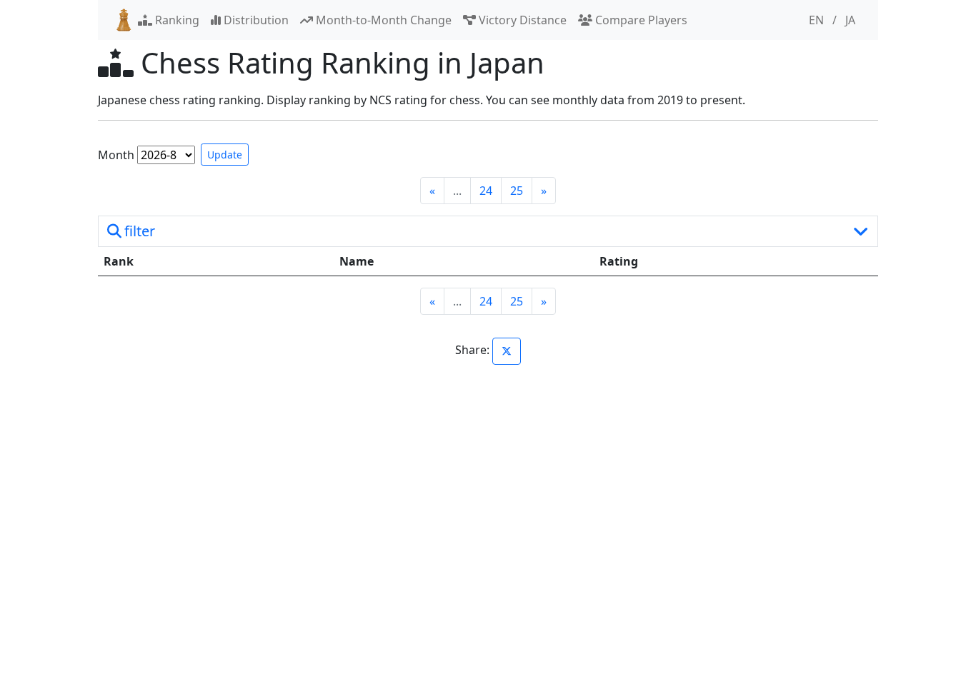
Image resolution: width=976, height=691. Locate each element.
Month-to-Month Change (382, 20)
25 (516, 190)
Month (116, 155)
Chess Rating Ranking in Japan (339, 62)
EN (816, 20)
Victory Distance (521, 20)
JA (850, 20)
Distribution (255, 20)
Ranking (175, 20)
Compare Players (639, 20)
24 (485, 190)
